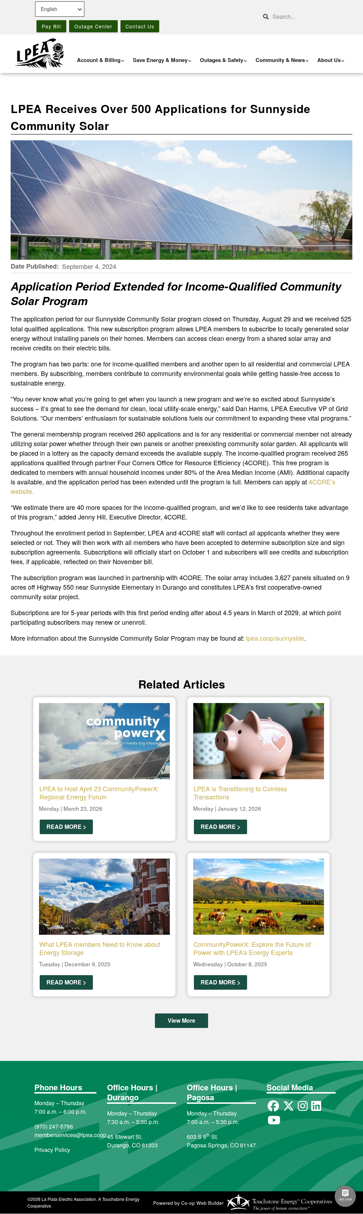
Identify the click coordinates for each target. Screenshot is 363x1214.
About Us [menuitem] (327, 63)
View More (181, 1021)
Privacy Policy (52, 1150)
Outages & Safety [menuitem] (219, 63)
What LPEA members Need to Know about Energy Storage (99, 948)
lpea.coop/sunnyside (275, 637)
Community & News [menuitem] (278, 63)
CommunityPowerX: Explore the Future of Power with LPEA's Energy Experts (252, 948)
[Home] (39, 53)
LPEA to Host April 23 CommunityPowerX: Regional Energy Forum (99, 792)
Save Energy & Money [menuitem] (158, 63)
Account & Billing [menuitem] (97, 63)
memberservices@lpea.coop (70, 1135)
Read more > (66, 827)
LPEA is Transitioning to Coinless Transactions (240, 792)
